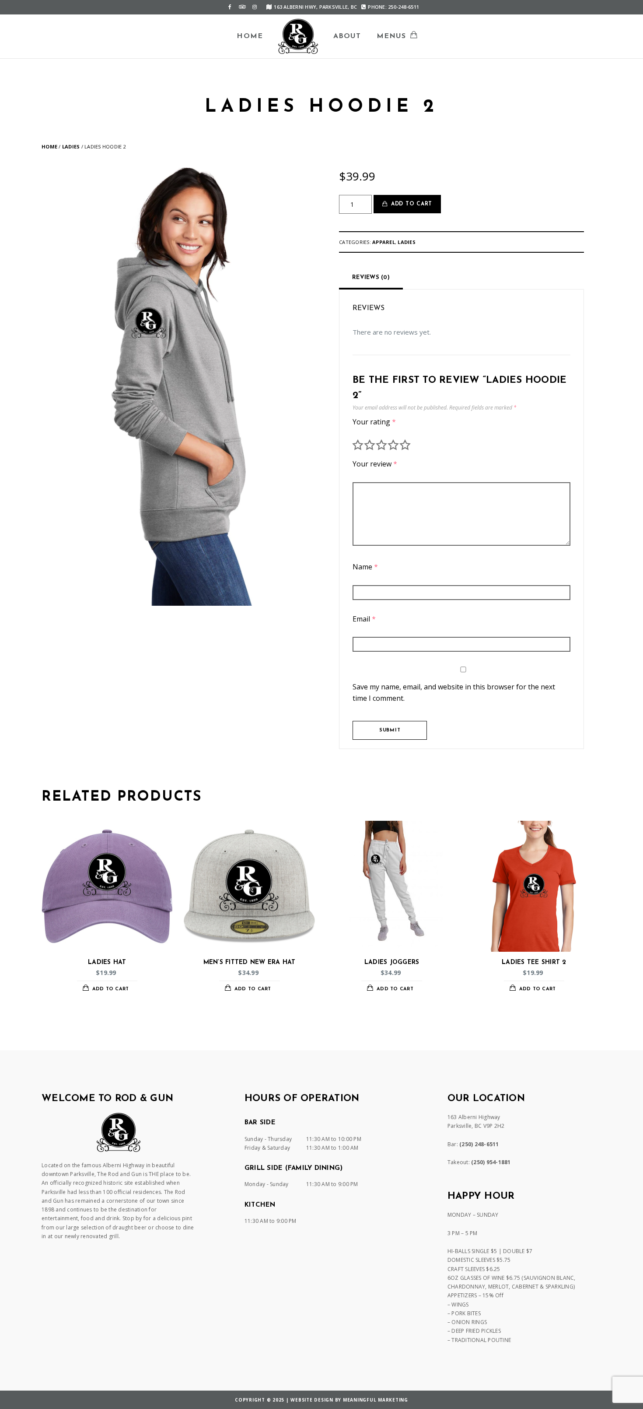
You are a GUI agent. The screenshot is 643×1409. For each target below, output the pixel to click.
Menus (391, 36)
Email (364, 619)
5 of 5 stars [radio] (405, 445)
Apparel (383, 242)
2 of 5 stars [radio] (369, 445)
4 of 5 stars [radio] (393, 445)
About (347, 36)
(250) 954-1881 (491, 1162)
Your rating (374, 422)
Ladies (71, 146)
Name (365, 567)
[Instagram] (254, 7)
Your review (375, 464)
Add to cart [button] (110, 989)
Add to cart (411, 204)
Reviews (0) (371, 277)
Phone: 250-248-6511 (393, 7)
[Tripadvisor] (242, 7)
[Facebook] (230, 7)
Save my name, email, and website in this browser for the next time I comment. (454, 692)
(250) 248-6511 (479, 1144)
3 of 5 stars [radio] (381, 445)
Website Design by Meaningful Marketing (349, 1400)
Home (250, 36)
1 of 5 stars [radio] (358, 445)
